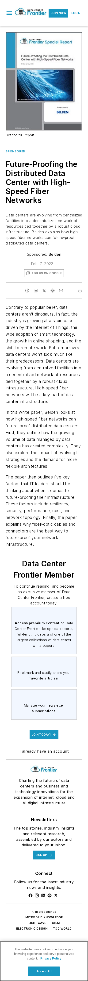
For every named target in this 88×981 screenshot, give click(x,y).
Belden (55, 254)
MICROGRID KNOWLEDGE (44, 917)
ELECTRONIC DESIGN (31, 928)
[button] (9, 13)
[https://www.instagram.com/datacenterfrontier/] (36, 895)
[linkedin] (35, 290)
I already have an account (44, 751)
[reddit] (52, 290)
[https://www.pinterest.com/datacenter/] (49, 895)
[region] (44, 961)
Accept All (43, 971)
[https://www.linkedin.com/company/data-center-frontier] (43, 895)
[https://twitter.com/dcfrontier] (56, 895)
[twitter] (44, 290)
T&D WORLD (62, 928)
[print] (80, 290)
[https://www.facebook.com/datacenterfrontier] (30, 895)
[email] (61, 290)
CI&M (56, 923)
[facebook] (27, 290)
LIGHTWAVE (37, 923)
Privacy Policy (50, 958)
